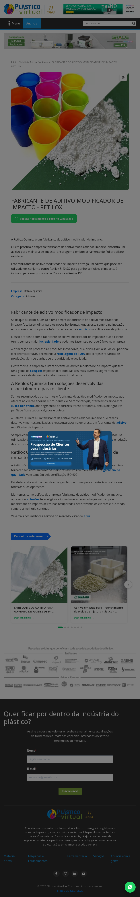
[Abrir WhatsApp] (130, 887)
